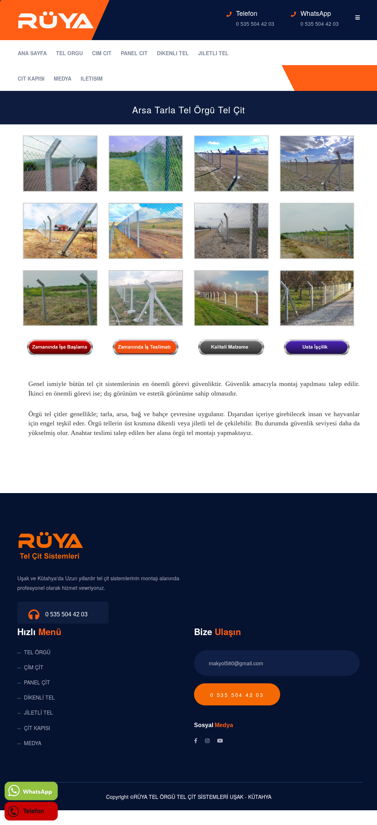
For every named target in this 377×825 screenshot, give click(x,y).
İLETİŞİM (92, 79)
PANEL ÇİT (134, 53)
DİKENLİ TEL (173, 53)
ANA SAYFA (32, 53)
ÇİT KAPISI (31, 79)
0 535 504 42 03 (255, 23)
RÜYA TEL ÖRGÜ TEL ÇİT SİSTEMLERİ (181, 796)
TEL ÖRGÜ (69, 53)
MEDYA (62, 79)
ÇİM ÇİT (102, 53)
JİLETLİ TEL (213, 53)
